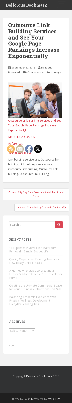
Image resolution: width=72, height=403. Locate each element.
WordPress (54, 399)
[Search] (59, 224)
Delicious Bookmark (26, 5)
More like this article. (21, 137)
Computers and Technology (44, 72)
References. (15, 143)
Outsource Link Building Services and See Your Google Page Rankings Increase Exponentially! (34, 125)
